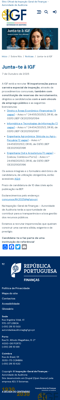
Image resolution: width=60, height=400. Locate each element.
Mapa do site (10, 293)
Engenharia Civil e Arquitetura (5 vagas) (30, 153)
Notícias (29, 56)
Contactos (8, 298)
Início (4, 56)
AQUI (17, 178)
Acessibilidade (11, 303)
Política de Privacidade (16, 288)
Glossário (7, 308)
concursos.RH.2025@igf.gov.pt (20, 199)
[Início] (14, 17)
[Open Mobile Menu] (39, 12)
